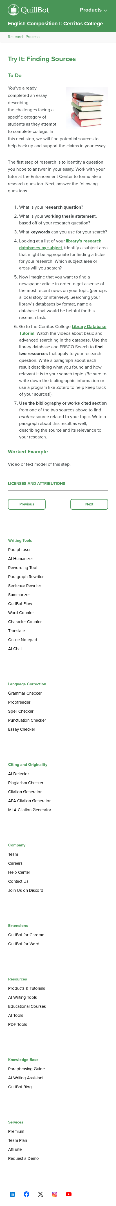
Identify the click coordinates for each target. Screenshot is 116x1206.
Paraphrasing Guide (26, 1068)
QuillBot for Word (23, 943)
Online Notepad (22, 639)
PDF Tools (17, 1024)
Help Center (19, 872)
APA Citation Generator (29, 800)
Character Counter (25, 621)
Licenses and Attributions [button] (36, 483)
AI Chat (15, 648)
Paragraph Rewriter (26, 576)
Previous (26, 504)
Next (89, 504)
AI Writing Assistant (25, 1077)
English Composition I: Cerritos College (55, 23)
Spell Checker (21, 711)
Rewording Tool (22, 567)
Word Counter (21, 612)
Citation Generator (25, 791)
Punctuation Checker (27, 720)
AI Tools (15, 1015)
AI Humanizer (20, 558)
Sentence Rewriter (24, 585)
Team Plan (17, 1140)
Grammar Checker (25, 693)
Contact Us (18, 881)
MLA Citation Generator (29, 809)
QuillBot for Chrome (26, 934)
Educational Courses (27, 1006)
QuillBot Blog (20, 1086)
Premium (16, 1131)
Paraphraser (19, 549)
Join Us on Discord (25, 890)
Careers (15, 863)
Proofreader (19, 702)
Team (13, 854)
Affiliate (15, 1149)
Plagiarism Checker (25, 782)
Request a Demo (23, 1158)
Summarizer (19, 594)
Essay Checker (21, 729)
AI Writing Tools (22, 997)
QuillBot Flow (20, 603)
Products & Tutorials (26, 988)
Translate (16, 630)
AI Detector (18, 773)
